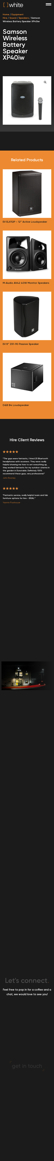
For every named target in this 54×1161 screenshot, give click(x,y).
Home (6, 14)
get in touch (27, 1066)
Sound (13, 18)
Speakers (24, 18)
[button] (45, 82)
